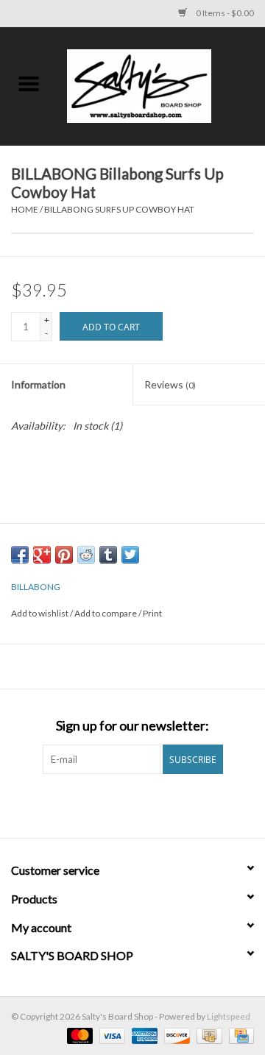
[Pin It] (64, 555)
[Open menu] (28, 83)
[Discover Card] (175, 1034)
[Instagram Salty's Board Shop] (146, 804)
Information (38, 384)
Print (152, 613)
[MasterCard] (78, 1034)
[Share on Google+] (42, 555)
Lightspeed (228, 1016)
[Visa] (110, 1034)
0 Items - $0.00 (224, 12)
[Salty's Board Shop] (161, 85)
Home (24, 209)
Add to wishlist (40, 613)
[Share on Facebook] (20, 555)
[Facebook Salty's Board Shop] (120, 804)
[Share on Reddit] (86, 555)
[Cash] (207, 1034)
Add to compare (106, 613)
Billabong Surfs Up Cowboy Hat (119, 209)
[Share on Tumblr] (108, 555)
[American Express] (143, 1034)
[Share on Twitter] (130, 555)
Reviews (170, 384)
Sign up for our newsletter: (132, 725)
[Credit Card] (239, 1034)
